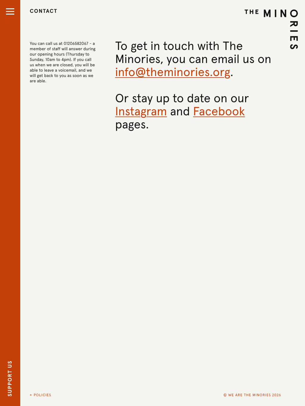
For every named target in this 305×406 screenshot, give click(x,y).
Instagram (141, 111)
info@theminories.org (173, 72)
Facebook (219, 111)
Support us (10, 378)
